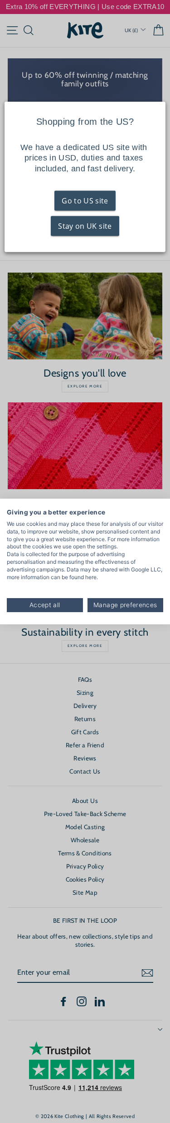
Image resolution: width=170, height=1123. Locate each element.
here (91, 577)
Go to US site (85, 201)
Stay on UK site (85, 226)
